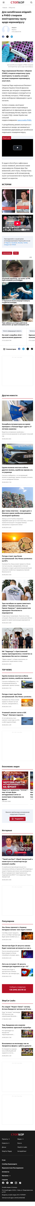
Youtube (20, 243)
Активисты (5, 1172)
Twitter (25, 243)
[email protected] (19, 1198)
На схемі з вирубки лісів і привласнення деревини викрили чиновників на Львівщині (12, 338)
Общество (12, 8)
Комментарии (11, 349)
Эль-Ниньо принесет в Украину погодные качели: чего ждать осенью (17, 928)
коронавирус (7, 253)
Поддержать (19, 819)
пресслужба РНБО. (24, 120)
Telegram (8, 243)
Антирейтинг (22, 1151)
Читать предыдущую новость (12, 331)
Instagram (7, 245)
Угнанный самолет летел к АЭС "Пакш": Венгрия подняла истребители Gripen (14, 715)
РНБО (16, 253)
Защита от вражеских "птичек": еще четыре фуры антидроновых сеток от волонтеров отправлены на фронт (15, 795)
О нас (4, 1160)
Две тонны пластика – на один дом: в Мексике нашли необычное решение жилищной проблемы (17, 513)
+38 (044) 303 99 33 (17, 989)
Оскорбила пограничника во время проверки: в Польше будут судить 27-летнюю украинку (17, 426)
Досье (4, 1147)
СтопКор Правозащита (9, 1164)
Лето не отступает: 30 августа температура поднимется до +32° (15, 965)
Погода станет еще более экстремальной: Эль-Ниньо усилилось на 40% (17, 558)
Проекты (5, 1139)
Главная (4, 8)
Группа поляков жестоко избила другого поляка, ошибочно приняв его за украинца (17, 469)
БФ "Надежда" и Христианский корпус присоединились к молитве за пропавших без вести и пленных (17, 653)
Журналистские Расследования (12, 1168)
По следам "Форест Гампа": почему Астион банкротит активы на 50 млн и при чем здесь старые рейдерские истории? (17, 1010)
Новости (5, 1143)
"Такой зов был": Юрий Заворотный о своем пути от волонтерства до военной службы (17, 861)
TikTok (13, 245)
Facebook (14, 243)
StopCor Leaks (8, 1000)
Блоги (20, 1143)
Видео (20, 1139)
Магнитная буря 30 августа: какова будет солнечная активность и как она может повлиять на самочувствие (17, 948)
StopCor (14, 28)
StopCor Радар (7, 1151)
